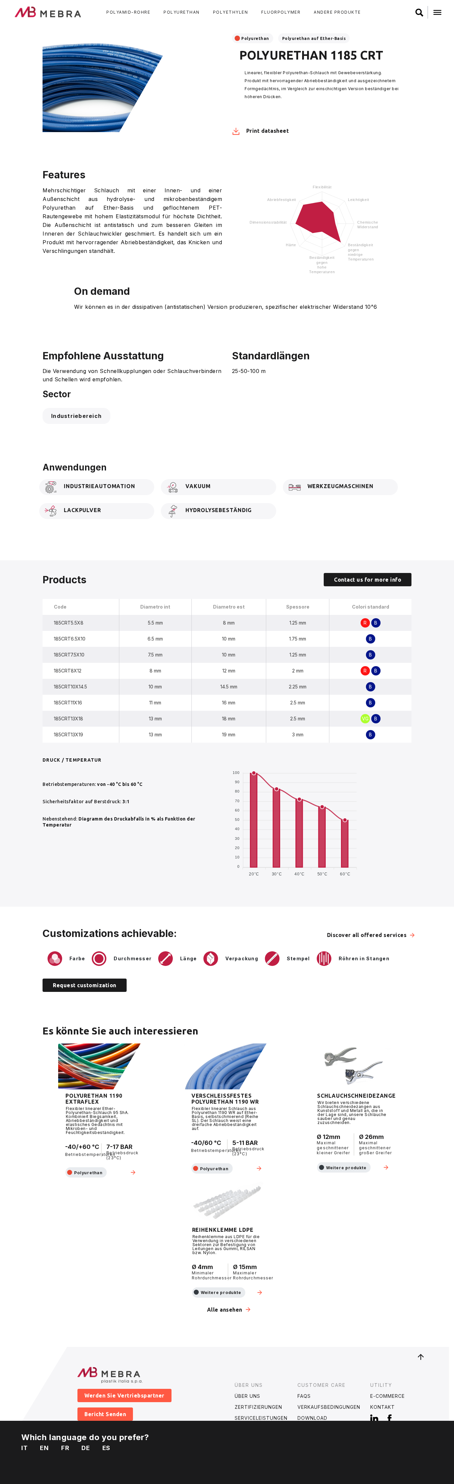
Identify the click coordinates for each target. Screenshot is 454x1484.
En (44, 1447)
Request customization (84, 985)
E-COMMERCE (387, 1396)
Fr (65, 1447)
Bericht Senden (105, 1414)
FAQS (304, 1396)
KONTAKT (382, 1407)
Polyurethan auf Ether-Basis (314, 38)
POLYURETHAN (182, 12)
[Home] (48, 11)
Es (106, 1447)
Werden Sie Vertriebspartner (124, 1395)
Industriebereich (76, 416)
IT (24, 1447)
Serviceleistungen (261, 1418)
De (85, 1447)
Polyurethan (255, 38)
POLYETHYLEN (230, 12)
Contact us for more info (367, 580)
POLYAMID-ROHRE (128, 12)
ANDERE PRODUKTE (337, 12)
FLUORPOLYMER (280, 12)
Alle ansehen (224, 1310)
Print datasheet (267, 131)
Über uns (247, 1396)
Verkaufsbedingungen (328, 1407)
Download (312, 1418)
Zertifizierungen (258, 1407)
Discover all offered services (367, 935)
